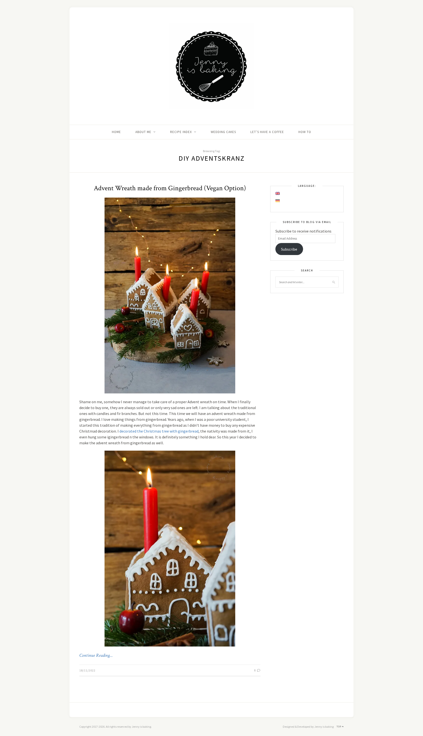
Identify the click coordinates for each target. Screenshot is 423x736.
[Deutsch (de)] (277, 200)
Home (116, 132)
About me (143, 132)
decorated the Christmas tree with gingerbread (159, 431)
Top (339, 726)
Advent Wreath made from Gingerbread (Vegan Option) (170, 188)
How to (304, 132)
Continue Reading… (96, 655)
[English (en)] (277, 193)
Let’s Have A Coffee (267, 132)
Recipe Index (181, 132)
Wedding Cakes (223, 132)
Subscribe (289, 249)
